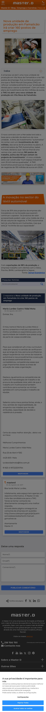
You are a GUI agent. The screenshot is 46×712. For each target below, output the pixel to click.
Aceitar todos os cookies (23, 708)
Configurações (23, 697)
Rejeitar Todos (23, 703)
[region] (23, 692)
